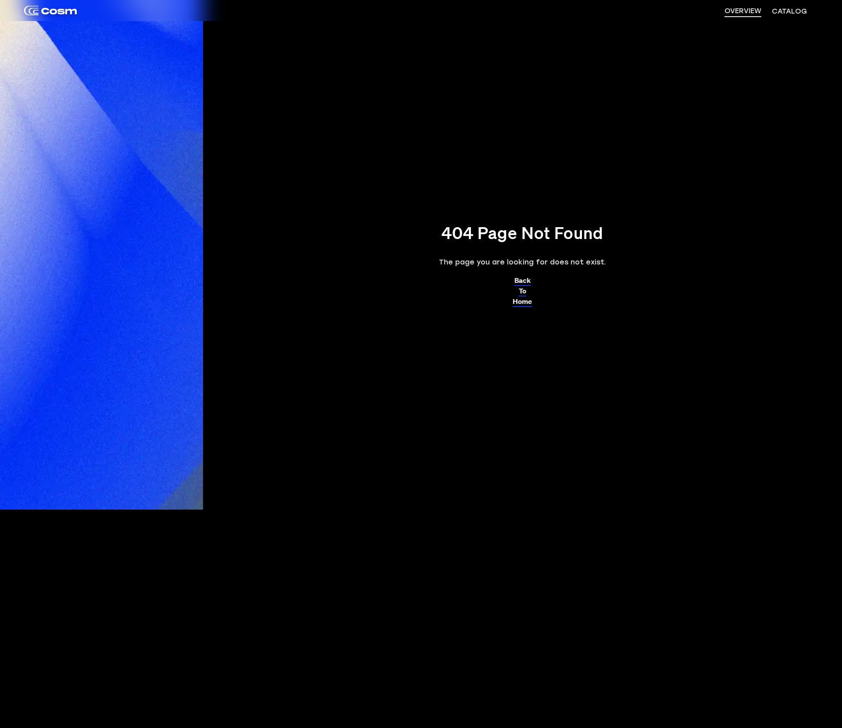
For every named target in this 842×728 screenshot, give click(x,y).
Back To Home (522, 288)
